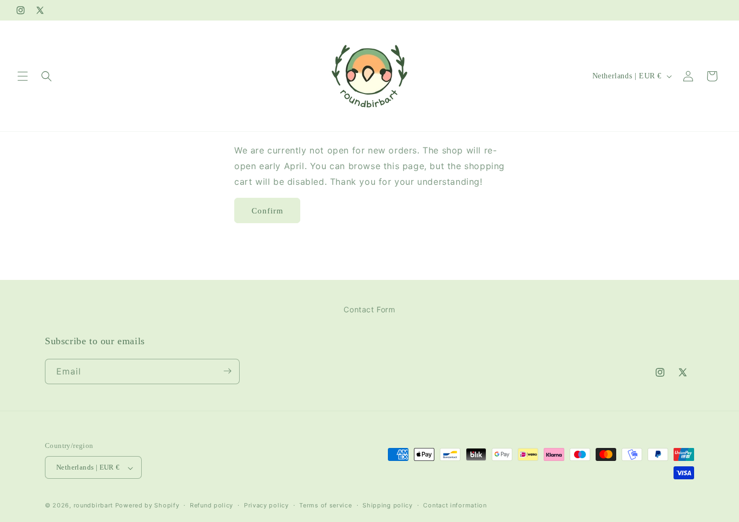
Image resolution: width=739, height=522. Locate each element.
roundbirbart (93, 506)
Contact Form (369, 309)
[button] (23, 76)
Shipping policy (387, 505)
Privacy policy (266, 505)
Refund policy (211, 505)
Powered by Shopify (147, 506)
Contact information (454, 505)
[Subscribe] (227, 371)
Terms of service (325, 505)
